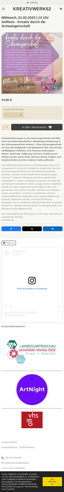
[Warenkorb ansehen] (60, 9)
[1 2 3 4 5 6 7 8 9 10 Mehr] (5, 127)
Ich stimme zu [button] (52, 481)
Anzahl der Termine (14, 109)
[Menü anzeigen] (3, 9)
